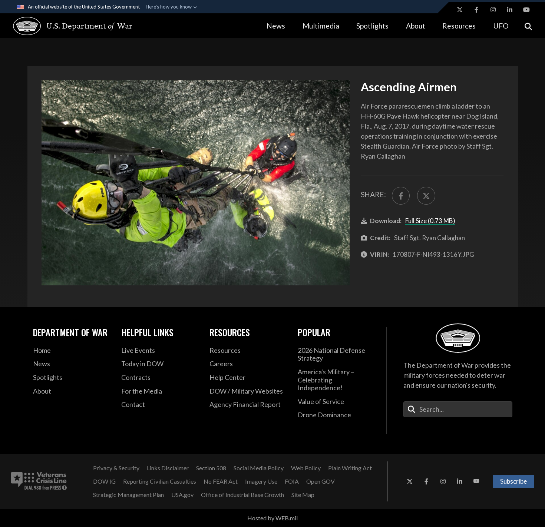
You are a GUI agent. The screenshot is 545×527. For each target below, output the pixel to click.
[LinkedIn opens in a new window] (509, 9)
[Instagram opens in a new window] (493, 9)
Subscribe (513, 481)
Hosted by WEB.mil (272, 517)
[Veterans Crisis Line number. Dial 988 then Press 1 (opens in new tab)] (39, 481)
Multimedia (321, 25)
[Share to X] (426, 196)
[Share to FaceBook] (401, 196)
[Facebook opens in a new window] (476, 9)
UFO (501, 25)
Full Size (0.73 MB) (430, 221)
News (276, 25)
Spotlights (372, 25)
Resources (459, 25)
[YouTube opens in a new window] (526, 9)
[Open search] (528, 26)
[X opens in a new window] (459, 9)
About (415, 25)
